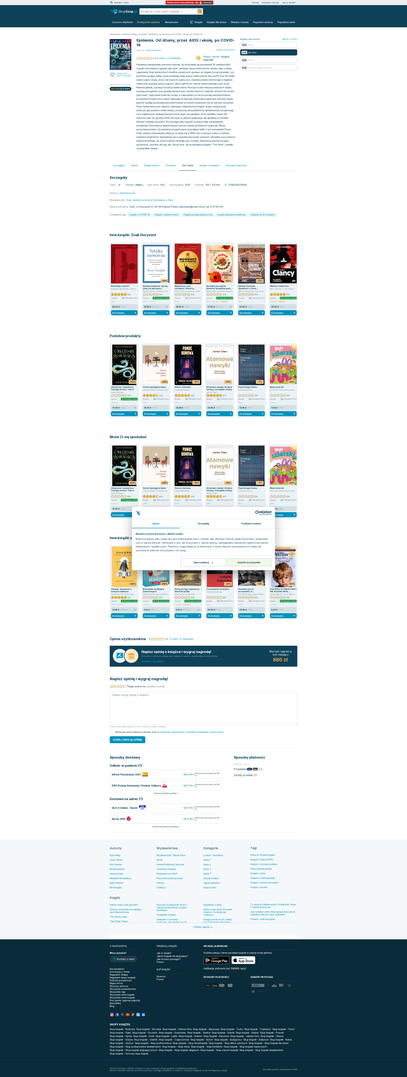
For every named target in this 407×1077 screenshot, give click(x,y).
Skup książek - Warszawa (206, 1029)
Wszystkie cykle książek (122, 997)
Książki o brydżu (259, 887)
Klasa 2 (207, 869)
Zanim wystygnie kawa (154, 387)
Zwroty (255, 2)
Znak (128, 200)
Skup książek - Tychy (232, 1029)
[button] (123, 959)
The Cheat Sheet (119, 921)
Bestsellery (115, 1003)
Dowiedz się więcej (152, 661)
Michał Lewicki (117, 869)
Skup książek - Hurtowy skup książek (129, 1053)
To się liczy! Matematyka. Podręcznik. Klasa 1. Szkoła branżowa (273, 906)
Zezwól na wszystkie (249, 562)
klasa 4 (207, 864)
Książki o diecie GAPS (261, 859)
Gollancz (161, 887)
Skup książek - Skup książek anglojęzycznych (133, 1050)
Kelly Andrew (116, 883)
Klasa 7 (207, 873)
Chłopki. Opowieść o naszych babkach (121, 590)
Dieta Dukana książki (261, 868)
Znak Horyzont (143, 235)
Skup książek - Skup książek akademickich (261, 1050)
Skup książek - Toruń (283, 1029)
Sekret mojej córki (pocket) (124, 904)
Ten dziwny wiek (118, 916)
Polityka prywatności (121, 980)
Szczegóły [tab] (203, 523)
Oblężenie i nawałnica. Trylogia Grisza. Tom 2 (122, 388)
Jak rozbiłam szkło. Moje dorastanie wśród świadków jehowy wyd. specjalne (272, 913)
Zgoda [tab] (155, 523)
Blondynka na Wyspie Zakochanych (153, 590)
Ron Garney (116, 864)
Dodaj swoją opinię (127, 739)
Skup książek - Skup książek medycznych (245, 1046)
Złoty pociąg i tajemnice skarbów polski (187, 590)
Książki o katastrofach (166, 214)
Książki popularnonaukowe (231, 214)
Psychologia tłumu (247, 387)
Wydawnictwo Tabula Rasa (171, 855)
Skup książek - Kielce (281, 1039)
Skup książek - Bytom (201, 1039)
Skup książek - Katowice (216, 1036)
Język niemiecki (212, 883)
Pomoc (160, 962)
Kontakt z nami (121, 2)
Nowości (161, 976)
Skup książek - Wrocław (148, 1029)
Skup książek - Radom (247, 1032)
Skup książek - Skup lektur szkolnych (228, 1043)
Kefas (160, 859)
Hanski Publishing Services (170, 864)
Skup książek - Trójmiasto (257, 1029)
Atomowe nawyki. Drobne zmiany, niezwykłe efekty (219, 388)
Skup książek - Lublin (166, 1036)
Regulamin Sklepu (119, 974)
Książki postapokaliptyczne (197, 214)
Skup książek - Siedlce (198, 1032)
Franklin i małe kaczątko (262, 919)
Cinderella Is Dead (166, 914)
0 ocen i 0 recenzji (168, 58)
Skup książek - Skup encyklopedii (190, 1043)
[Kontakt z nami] (111, 2)
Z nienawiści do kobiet (217, 589)
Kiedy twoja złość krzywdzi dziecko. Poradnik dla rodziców (218, 912)
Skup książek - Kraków (190, 1036)
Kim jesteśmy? (117, 969)
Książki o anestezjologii (262, 878)
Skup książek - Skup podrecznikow (153, 1043)
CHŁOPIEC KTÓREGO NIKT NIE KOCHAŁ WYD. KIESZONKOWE (283, 591)
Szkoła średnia (211, 878)
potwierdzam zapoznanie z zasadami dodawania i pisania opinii (190, 732)
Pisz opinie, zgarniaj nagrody (125, 1000)
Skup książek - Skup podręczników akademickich (135, 1046)
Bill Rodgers (116, 887)
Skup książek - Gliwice (271, 1036)
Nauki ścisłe (210, 887)
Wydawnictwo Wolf (167, 873)
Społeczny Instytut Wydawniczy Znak (153, 200)
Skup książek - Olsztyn (122, 1043)
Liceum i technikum (213, 855)
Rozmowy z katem (120, 286)
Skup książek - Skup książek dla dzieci (269, 1043)
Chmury (161, 883)
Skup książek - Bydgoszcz (228, 1039)
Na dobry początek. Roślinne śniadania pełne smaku (219, 288)
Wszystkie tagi (117, 991)
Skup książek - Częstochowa (174, 1039)
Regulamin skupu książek (122, 977)
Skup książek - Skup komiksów (207, 1046)
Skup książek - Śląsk (120, 1032)
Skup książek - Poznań (272, 1032)
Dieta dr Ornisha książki (262, 855)
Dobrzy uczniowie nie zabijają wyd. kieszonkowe (125, 910)
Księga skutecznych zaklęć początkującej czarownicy (218, 920)
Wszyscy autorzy (119, 986)
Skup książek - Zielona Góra (177, 1029)
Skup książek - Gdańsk (146, 1039)
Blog (112, 1006)
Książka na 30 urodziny (263, 214)
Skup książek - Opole (121, 1036)
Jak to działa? (289, 2)
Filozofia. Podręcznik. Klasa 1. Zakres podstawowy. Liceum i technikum (172, 907)
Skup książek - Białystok (256, 1039)
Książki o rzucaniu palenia (263, 864)
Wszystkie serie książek (122, 994)
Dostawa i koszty (270, 2)
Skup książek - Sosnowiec (172, 1032)
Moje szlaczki (277, 387)
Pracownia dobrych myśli (170, 878)
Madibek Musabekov (120, 878)
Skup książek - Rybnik (223, 1032)
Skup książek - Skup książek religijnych (179, 1050)
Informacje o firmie (119, 971)
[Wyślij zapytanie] (199, 11)
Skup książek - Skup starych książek (219, 1050)
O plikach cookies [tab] (251, 523)
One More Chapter (166, 869)
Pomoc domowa (183, 387)
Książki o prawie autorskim (264, 882)
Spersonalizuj (201, 562)
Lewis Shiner (116, 859)
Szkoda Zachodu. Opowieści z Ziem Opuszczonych (247, 288)
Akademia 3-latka (213, 904)
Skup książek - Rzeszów (122, 1029)
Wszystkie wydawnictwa (123, 989)
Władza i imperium (279, 286)
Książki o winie (258, 873)
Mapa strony (116, 983)
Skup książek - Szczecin (144, 1032)
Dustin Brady (116, 873)
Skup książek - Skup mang (176, 1046)
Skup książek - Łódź (143, 1036)
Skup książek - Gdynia (121, 1039)
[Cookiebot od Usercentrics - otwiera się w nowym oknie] (258, 513)
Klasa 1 (207, 859)
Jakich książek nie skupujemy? (172, 956)
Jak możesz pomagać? (169, 959)
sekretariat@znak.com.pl (192, 206)
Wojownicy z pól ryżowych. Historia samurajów (184, 288)
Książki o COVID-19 (140, 214)
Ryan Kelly (115, 855)
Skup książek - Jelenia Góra (244, 1036)
